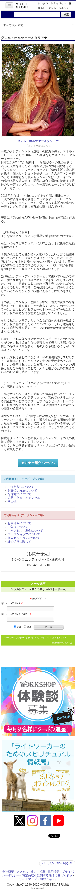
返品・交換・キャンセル (24, 497)
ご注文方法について (21, 486)
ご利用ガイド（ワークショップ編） (24, 515)
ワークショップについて (24, 534)
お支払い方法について (22, 490)
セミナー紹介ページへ (38, 463)
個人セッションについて (24, 537)
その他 (12, 501)
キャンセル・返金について (25, 530)
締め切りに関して (19, 541)
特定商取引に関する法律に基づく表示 (47, 875)
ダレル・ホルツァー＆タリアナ (38, 140)
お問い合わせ (48, 879)
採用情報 (54, 871)
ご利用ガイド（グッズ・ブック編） (24, 478)
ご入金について (18, 526)
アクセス (22, 871)
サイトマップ (28, 879)
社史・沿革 (38, 871)
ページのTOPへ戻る (56, 863)
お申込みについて (19, 523)
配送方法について (19, 494)
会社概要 (8, 871)
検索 (66, 14)
